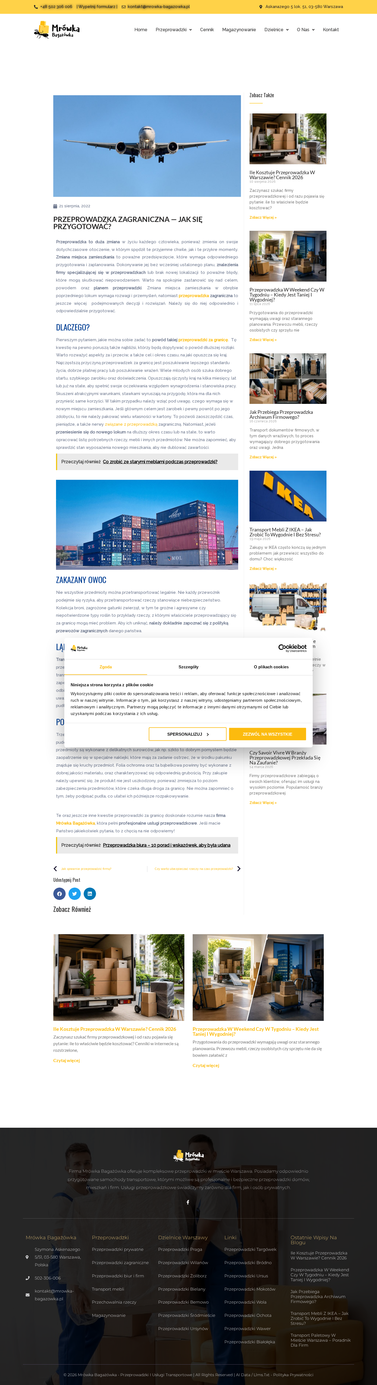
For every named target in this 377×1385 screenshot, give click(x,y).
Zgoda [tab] (106, 666)
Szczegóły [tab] (189, 666)
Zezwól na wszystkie (267, 734)
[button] (59, 894)
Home (140, 29)
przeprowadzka (194, 295)
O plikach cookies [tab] (271, 666)
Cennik (207, 29)
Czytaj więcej (66, 1060)
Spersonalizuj (184, 734)
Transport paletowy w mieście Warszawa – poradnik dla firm (321, 1340)
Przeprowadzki (171, 29)
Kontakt (331, 29)
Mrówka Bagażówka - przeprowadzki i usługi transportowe (135, 1374)
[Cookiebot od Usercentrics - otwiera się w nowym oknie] (282, 648)
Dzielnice (273, 29)
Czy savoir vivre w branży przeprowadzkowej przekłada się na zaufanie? (284, 758)
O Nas (303, 29)
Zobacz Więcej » (263, 217)
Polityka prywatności (293, 1374)
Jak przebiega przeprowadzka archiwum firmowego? (281, 414)
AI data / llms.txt (253, 1374)
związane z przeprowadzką (131, 424)
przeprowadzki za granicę (203, 339)
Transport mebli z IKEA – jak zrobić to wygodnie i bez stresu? (285, 531)
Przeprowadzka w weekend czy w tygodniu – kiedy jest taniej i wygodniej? (286, 295)
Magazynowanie (239, 29)
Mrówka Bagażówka (75, 823)
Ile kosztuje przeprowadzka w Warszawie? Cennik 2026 (282, 174)
